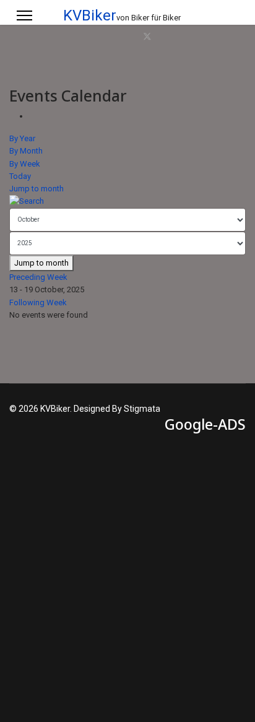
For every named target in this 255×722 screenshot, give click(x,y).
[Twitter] (147, 36)
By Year (22, 138)
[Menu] (24, 15)
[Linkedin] (186, 36)
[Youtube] (173, 36)
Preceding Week (38, 277)
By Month (26, 150)
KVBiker (89, 15)
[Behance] (223, 36)
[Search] (127, 201)
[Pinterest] (161, 36)
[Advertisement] (127, 566)
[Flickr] (235, 36)
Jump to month (36, 188)
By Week (24, 163)
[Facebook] (134, 36)
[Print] (32, 116)
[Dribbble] (198, 36)
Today (20, 176)
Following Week (38, 302)
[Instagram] (210, 36)
